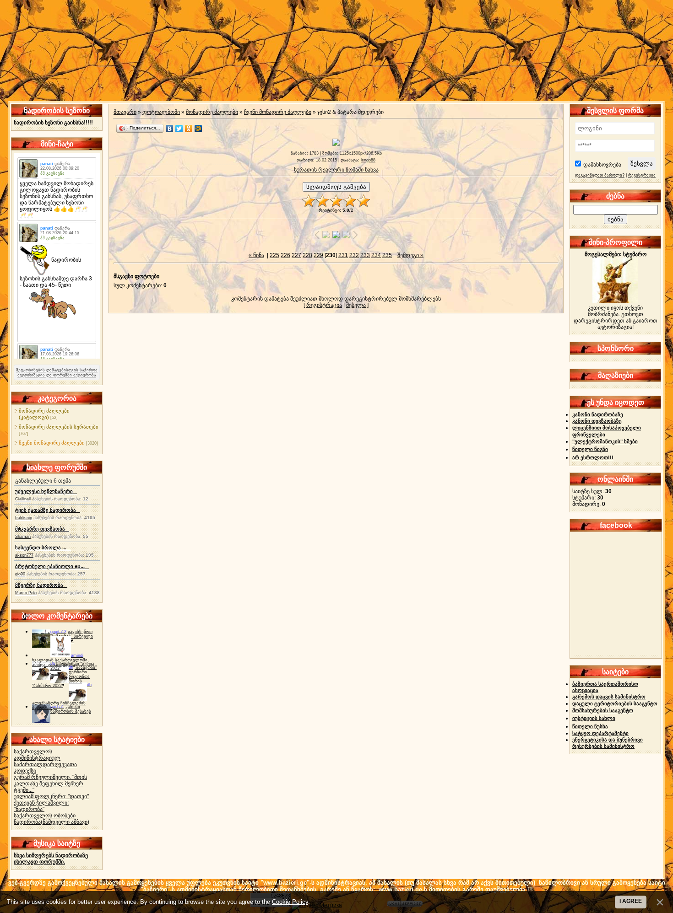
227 (296, 255)
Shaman (23, 536)
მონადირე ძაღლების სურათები (58, 427)
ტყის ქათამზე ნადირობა (47, 510)
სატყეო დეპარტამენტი (600, 733)
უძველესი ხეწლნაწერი (46, 491)
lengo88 (368, 160)
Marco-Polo (26, 593)
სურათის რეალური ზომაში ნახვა (336, 169)
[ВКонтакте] (169, 128)
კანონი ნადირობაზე (597, 414)
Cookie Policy (290, 901)
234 (376, 255)
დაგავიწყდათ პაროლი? (599, 175)
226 (285, 255)
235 (387, 255)
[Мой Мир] (198, 128)
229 (318, 255)
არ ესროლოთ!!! (592, 457)
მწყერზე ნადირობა (41, 585)
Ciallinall (23, 499)
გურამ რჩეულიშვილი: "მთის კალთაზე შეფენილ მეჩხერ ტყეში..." (50, 783)
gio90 (20, 574)
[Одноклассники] (189, 128)
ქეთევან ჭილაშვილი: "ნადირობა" (41, 806)
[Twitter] (179, 128)
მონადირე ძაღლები (212, 112)
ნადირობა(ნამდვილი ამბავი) (51, 822)
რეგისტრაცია (324, 305)
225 (274, 255)
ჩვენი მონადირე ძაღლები (52, 443)
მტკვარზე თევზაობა (42, 529)
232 (354, 255)
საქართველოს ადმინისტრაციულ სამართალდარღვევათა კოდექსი (45, 761)
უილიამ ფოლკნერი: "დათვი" (51, 796)
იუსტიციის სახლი (593, 718)
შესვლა (356, 305)
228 (307, 255)
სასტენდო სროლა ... (43, 547)
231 (343, 255)
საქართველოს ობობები (45, 815)
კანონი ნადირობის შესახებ (70, 709)
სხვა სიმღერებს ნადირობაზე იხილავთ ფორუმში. (51, 858)
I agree (630, 901)
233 (365, 255)
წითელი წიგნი (590, 449)
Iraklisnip (23, 518)
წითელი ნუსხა (590, 726)
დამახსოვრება (602, 164)
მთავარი (125, 112)
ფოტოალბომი (161, 112)
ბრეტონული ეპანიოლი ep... (52, 566)
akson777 (24, 555)
